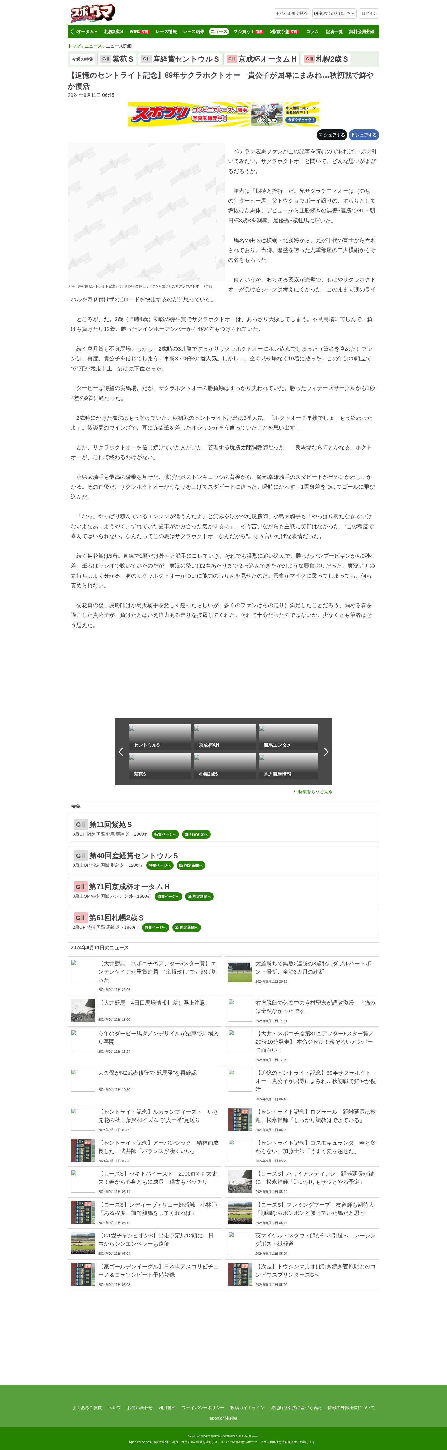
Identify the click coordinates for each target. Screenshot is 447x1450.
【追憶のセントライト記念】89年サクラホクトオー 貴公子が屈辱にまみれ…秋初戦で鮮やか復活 (315, 1081)
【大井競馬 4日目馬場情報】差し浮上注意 (151, 1003)
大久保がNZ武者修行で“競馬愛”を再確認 (147, 1073)
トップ (74, 46)
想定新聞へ (199, 834)
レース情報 (166, 31)
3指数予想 (283, 31)
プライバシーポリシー (203, 1407)
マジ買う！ (248, 31)
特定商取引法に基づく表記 (296, 1407)
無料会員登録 (362, 31)
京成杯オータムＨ (81, 31)
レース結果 (193, 31)
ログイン (369, 13)
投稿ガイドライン (247, 1407)
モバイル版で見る (291, 13)
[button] (72, 31)
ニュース (218, 31)
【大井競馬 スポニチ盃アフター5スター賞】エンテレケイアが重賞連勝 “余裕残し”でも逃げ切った (157, 971)
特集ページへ (165, 834)
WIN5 (139, 31)
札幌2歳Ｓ (114, 31)
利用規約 (167, 1407)
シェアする (334, 135)
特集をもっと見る (315, 791)
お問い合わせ (140, 1407)
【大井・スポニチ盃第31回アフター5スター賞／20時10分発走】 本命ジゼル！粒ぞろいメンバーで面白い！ (314, 1042)
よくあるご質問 (87, 1407)
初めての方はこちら (337, 13)
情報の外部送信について (351, 1407)
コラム (312, 31)
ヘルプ (114, 1407)
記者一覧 (334, 31)
